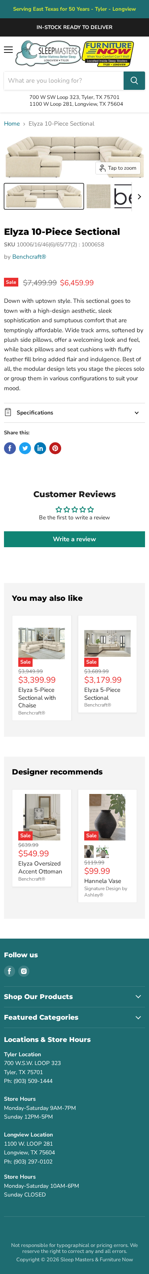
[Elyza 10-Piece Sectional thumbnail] (43, 196)
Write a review (74, 539)
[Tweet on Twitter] (25, 448)
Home (12, 123)
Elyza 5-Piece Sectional (102, 694)
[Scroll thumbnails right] (138, 196)
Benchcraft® (29, 257)
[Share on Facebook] (10, 448)
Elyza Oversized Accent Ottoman (40, 867)
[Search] (134, 81)
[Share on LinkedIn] (40, 448)
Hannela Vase (102, 881)
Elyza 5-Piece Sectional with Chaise (37, 697)
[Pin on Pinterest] (55, 448)
